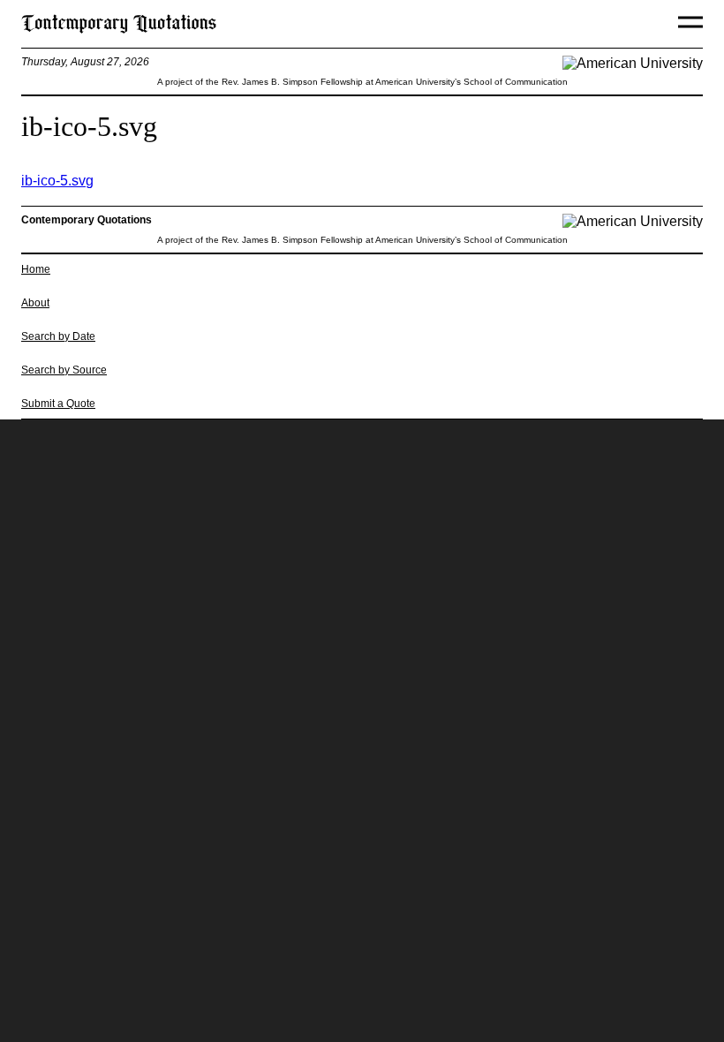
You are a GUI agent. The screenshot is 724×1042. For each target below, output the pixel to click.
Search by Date (58, 336)
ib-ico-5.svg (57, 180)
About (35, 303)
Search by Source (64, 370)
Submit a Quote (58, 403)
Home (35, 269)
